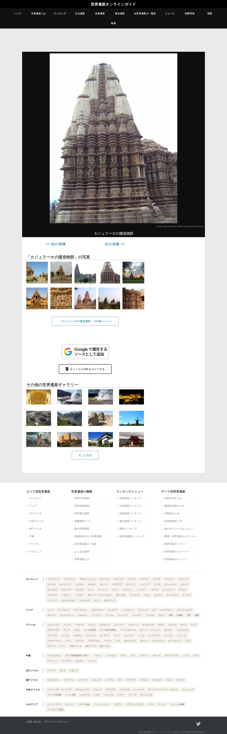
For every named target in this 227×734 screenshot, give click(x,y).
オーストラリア (54, 704)
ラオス (161, 615)
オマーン (144, 655)
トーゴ (141, 635)
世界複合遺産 (81, 513)
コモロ (77, 630)
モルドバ (158, 595)
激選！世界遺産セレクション (180, 536)
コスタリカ (125, 689)
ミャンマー (137, 615)
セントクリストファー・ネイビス (163, 689)
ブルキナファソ (54, 641)
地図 (209, 13)
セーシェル (91, 635)
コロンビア (97, 680)
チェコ (91, 590)
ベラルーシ (66, 595)
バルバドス (109, 695)
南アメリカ (35, 528)
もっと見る (85, 455)
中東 (31, 536)
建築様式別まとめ (174, 505)
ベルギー (80, 595)
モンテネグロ (172, 595)
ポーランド (135, 595)
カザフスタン (98, 610)
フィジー (162, 704)
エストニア (183, 579)
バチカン (154, 590)
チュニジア (129, 635)
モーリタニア (174, 641)
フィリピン (97, 615)
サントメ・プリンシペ (150, 630)
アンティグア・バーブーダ (59, 689)
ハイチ (97, 695)
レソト (62, 646)
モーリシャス (158, 641)
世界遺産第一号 (173, 521)
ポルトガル (121, 595)
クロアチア (117, 584)
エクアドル (83, 680)
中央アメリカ (36, 521)
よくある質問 (81, 551)
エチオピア (105, 625)
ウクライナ (169, 579)
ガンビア (172, 625)
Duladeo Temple (175, 226)
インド (50, 610)
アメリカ (51, 670)
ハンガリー (141, 590)
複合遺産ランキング (130, 521)
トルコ (196, 655)
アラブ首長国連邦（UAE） (77, 655)
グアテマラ (111, 689)
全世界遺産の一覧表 (145, 13)
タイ (154, 610)
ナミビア (168, 635)
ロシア (97, 600)
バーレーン (52, 661)
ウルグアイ (68, 680)
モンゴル (150, 615)
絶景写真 (190, 13)
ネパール (51, 615)
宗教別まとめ (171, 513)
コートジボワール (128, 630)
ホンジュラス (146, 695)
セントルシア (188, 689)
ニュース (170, 13)
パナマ (121, 695)
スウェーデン (170, 584)
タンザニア (105, 635)
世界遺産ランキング (130, 498)
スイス (157, 584)
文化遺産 (80, 13)
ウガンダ (80, 625)
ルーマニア (85, 600)
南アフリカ (91, 646)
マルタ (147, 595)
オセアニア (35, 551)
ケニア (66, 630)
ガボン (161, 625)
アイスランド (53, 579)
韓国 (197, 615)
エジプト (92, 625)
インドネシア (63, 610)
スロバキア (52, 590)
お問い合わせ (33, 721)
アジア (33, 505)
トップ (17, 13)
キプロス (80, 584)
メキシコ (74, 670)
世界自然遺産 (81, 505)
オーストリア (65, 584)
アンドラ (132, 579)
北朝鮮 (180, 615)
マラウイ (108, 641)
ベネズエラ (157, 680)
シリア (186, 655)
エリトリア (119, 625)
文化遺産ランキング (130, 505)
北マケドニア (110, 600)
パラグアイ (131, 680)
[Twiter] (198, 724)
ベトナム (110, 615)
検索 (113, 23)
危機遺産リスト (83, 521)
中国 (170, 615)
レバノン (92, 661)
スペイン (185, 584)
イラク (123, 655)
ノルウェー (127, 590)
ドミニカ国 (70, 695)
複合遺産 (120, 13)
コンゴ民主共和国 (108, 630)
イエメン (98, 655)
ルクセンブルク (68, 600)
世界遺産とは (38, 13)
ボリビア (181, 680)
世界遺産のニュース (175, 559)
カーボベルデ (148, 625)
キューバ (98, 689)
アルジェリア (53, 625)
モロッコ (144, 641)
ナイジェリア (154, 635)
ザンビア (168, 630)
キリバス (69, 704)
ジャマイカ (139, 689)
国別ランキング (128, 528)
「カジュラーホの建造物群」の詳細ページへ (85, 321)
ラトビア (186, 595)
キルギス (92, 584)
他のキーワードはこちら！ (179, 528)
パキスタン (83, 615)
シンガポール (128, 610)
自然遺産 (100, 13)
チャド (117, 635)
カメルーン (133, 625)
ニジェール (182, 635)
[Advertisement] (177, 292)
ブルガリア (52, 595)
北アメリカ (35, 513)
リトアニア (52, 600)
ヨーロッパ (35, 498)
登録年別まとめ (173, 498)
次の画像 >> (115, 244)
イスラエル (111, 655)
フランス (183, 590)
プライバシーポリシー (56, 721)
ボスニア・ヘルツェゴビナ (100, 595)
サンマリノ (131, 584)
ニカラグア (85, 695)
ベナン (68, 641)
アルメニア (119, 579)
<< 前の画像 (56, 244)
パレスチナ (66, 661)
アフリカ (34, 543)
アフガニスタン (54, 655)
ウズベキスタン (81, 610)
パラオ (151, 704)
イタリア (156, 579)
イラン (133, 655)
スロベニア (66, 590)
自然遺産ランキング (130, 513)
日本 (189, 615)
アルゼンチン (53, 680)
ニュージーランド (102, 704)
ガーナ (184, 625)
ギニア (194, 625)
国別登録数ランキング (131, 536)
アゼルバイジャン (88, 579)
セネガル (78, 635)
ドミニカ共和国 (54, 695)
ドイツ (115, 590)
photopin (191, 226)
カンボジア (113, 610)
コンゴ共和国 (90, 630)
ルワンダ (51, 646)
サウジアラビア (172, 655)
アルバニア (105, 579)
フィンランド (168, 590)
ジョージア (145, 584)
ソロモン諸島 (84, 704)
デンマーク (103, 590)
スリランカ (143, 610)
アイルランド (69, 579)
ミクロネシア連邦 (55, 709)
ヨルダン (80, 661)
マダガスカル (94, 641)
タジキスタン (166, 610)
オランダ (51, 584)
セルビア (80, 590)
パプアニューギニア (135, 704)
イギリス (144, 579)
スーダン (65, 635)
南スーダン (105, 646)
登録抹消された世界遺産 (88, 536)
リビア (188, 641)
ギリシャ (104, 584)
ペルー (169, 680)
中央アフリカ (76, 646)
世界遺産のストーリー (176, 551)
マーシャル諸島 (177, 704)
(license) (199, 226)
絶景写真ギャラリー (175, 543)
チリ (120, 680)
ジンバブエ (52, 635)
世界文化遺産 (81, 498)
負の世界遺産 (81, 528)
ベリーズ (132, 695)
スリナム (110, 680)
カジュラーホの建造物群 (113, 233)
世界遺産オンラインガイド (113, 4)
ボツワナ (80, 641)
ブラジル (144, 680)
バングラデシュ (66, 615)
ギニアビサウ (53, 630)
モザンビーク (130, 641)
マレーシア (123, 615)
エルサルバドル (82, 689)
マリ (118, 641)
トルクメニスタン (184, 610)
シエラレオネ (182, 630)
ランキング (60, 13)
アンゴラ (67, 625)
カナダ (62, 670)
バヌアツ (118, 704)
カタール (157, 655)
